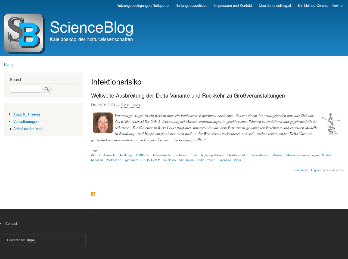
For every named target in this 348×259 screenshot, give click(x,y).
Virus (237, 160)
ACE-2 (95, 155)
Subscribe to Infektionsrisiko (93, 194)
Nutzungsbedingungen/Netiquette (143, 5)
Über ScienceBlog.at (275, 5)
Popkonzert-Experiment (122, 160)
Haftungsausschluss (191, 5)
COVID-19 (141, 155)
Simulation (186, 160)
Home (8, 64)
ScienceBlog (92, 26)
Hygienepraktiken (211, 155)
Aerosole (109, 155)
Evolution (180, 155)
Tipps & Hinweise (26, 114)
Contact (11, 223)
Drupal (31, 240)
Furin (193, 155)
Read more (300, 170)
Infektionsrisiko (237, 155)
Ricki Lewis (130, 104)
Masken (277, 155)
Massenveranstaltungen (302, 155)
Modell (326, 155)
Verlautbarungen (26, 121)
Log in (315, 170)
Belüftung (125, 155)
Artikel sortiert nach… (30, 128)
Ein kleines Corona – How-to (320, 5)
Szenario (225, 160)
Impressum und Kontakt (233, 5)
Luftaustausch (259, 155)
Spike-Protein (206, 160)
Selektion (169, 160)
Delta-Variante (161, 155)
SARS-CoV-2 (150, 160)
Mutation (97, 160)
